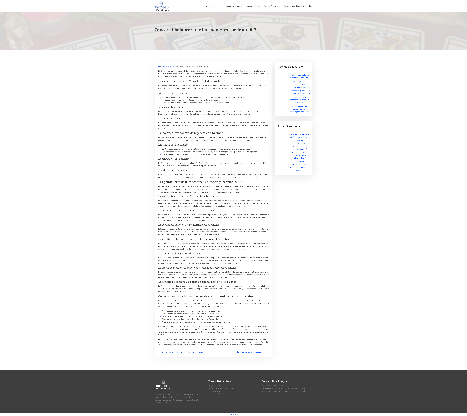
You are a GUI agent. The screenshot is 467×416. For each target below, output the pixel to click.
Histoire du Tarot (211, 6)
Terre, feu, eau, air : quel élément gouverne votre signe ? (183, 352)
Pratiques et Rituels (252, 6)
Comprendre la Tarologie (232, 6)
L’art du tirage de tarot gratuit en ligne (251, 352)
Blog (310, 6)
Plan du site (233, 415)
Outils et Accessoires (272, 6)
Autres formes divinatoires (294, 6)
